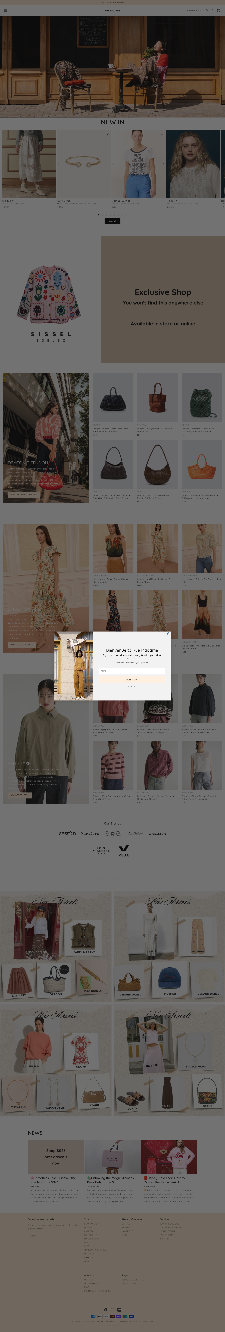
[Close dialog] (168, 634)
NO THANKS (132, 687)
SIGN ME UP (132, 680)
